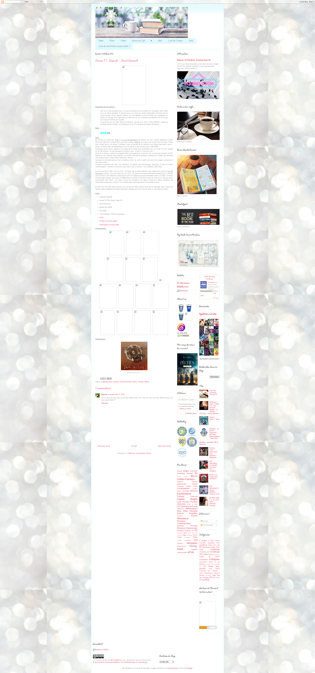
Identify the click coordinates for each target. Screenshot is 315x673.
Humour (193, 502)
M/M (178, 506)
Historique (185, 502)
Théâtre (179, 540)
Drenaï (134, 382)
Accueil (134, 446)
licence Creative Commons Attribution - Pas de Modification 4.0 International (120, 662)
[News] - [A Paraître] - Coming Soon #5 (193, 60)
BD (196, 473)
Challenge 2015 (204, 552)
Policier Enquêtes (187, 513)
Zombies (194, 549)
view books (216, 298)
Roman (194, 516)
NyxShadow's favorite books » (210, 359)
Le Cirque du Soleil (210, 564)
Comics (188, 486)
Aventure (190, 473)
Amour (179, 471)
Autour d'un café (214, 545)
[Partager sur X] (106, 378)
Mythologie (193, 506)
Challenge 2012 (106, 382)
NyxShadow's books (207, 314)
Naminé (104, 394)
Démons (193, 491)
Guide (179, 502)
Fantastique (184, 493)
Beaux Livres (182, 476)
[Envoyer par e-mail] (101, 378)
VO (195, 539)
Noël (210, 568)
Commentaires (207, 525)
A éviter (211, 540)
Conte (195, 486)
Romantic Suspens (184, 530)
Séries (191, 40)
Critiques (116, 382)
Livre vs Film (192, 504)
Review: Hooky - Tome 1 (214, 419)
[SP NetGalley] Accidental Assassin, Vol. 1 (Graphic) (213, 466)
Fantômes (193, 496)
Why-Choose (181, 546)
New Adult (182, 511)
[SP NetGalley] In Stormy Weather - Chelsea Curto (214, 490)
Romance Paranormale (187, 528)
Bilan (213, 547)
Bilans (112, 40)
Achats (217, 540)
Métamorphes (191, 509)
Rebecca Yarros (185, 409)
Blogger (189, 668)
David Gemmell (125, 382)
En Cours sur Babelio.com (183, 285)
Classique (180, 486)
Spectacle (180, 533)
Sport (189, 533)
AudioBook (181, 473)
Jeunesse (181, 504)
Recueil (179, 516)
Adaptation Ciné (214, 543)
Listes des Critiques (175, 40)
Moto (187, 506)
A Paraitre (203, 541)
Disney (195, 488)
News (160, 40)
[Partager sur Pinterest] (110, 378)
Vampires (192, 543)
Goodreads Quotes (190, 413)
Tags (184, 535)
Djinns (179, 491)
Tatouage (189, 535)
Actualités (202, 543)
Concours (217, 554)
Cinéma (123, 40)
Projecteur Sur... (205, 571)
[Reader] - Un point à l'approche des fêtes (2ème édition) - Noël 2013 (214, 433)
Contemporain (183, 488)
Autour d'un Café (138, 40)
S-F (193, 530)
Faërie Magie (187, 499)
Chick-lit (180, 482)
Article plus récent (103, 446)
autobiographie (182, 552)
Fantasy (140, 382)
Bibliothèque (206, 547)
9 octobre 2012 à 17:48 (116, 394)
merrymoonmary (172, 668)
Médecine (180, 508)
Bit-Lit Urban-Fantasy (187, 477)
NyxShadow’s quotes (186, 399)
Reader (100, 40)
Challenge (215, 549)
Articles (205, 521)
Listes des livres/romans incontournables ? (114, 46)
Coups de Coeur (209, 557)
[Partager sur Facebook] (108, 378)
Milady (146, 382)
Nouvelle (193, 511)
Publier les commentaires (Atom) (139, 453)
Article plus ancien (164, 446)
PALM (218, 568)
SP (196, 530)
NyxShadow (211, 282)
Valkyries (180, 543)
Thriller (195, 537)
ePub (191, 552)
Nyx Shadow (114, 660)
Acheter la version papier (108, 221)
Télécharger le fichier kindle (109, 225)
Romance (183, 518)
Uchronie (188, 540)
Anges (186, 471)
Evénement (203, 562)
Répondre (104, 403)
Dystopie (186, 491)
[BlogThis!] (103, 378)
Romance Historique (187, 526)
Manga (182, 506)
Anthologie (193, 471)
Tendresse (187, 537)
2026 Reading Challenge (209, 277)
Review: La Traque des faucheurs (213, 477)
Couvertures (203, 559)
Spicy (185, 533)
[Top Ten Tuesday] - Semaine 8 (213, 392)
